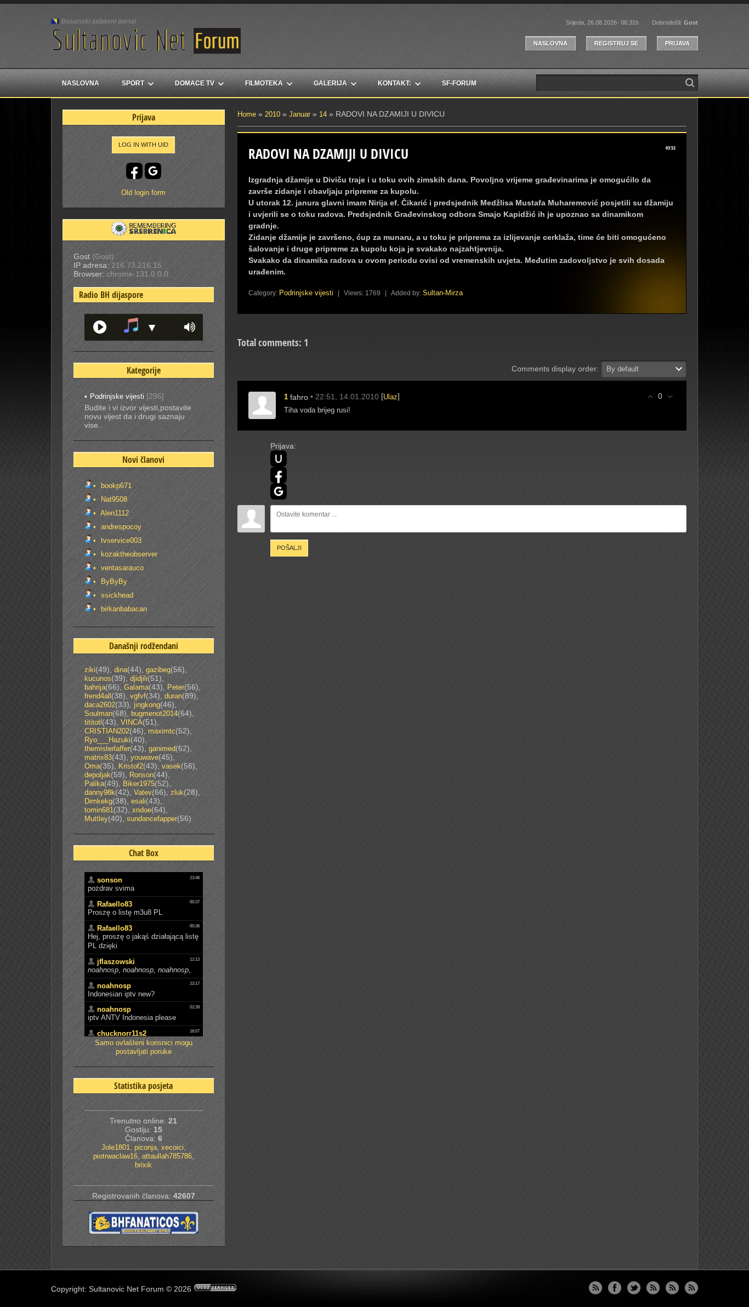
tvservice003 (120, 540)
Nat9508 (113, 499)
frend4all (97, 696)
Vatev (143, 792)
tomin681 (99, 810)
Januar (299, 114)
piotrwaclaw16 (115, 1156)
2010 (272, 114)
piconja (145, 1147)
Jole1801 (115, 1147)
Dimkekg (98, 801)
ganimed (162, 748)
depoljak (97, 775)
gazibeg (158, 670)
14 (323, 114)
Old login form (143, 192)
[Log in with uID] (278, 458)
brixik (143, 1165)
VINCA (132, 722)
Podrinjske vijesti (306, 293)
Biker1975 (139, 783)
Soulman (98, 713)
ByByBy (113, 581)
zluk (177, 792)
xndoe (141, 810)
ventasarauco (121, 568)
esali (138, 801)
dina (120, 670)
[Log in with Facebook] (278, 475)
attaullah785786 (167, 1156)
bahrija (94, 687)
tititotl (93, 722)
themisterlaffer (107, 748)
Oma (92, 766)
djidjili (138, 678)
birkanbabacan (123, 609)
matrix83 (98, 757)
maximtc (161, 731)
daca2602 (99, 705)
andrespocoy (120, 527)
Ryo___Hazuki (107, 740)
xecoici (172, 1147)
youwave (144, 757)
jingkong (147, 705)
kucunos (97, 678)
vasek (171, 766)
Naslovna (551, 43)
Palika (94, 783)
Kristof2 (130, 766)
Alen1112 (114, 513)
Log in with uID (143, 144)
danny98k (99, 792)
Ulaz (390, 397)
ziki (89, 670)
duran (173, 696)
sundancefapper (152, 819)
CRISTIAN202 (106, 731)
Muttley (96, 819)
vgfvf (138, 696)
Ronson (141, 775)
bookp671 (115, 485)
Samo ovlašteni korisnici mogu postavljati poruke (143, 1047)
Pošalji (289, 547)
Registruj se (616, 43)
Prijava (677, 43)
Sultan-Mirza (443, 293)
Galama (136, 687)
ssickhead (116, 595)
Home (246, 114)
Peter (175, 687)
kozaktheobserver (128, 554)
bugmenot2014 (154, 713)
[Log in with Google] (278, 491)
